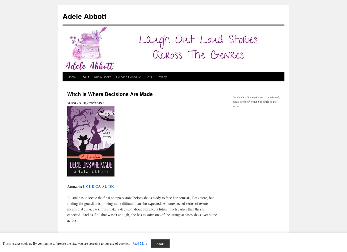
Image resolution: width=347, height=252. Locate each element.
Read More (139, 243)
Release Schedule (128, 77)
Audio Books (102, 77)
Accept (160, 243)
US (85, 186)
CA (98, 186)
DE (111, 186)
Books (84, 77)
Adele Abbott (84, 16)
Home (72, 77)
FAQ (149, 77)
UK (91, 186)
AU (104, 186)
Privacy (162, 77)
